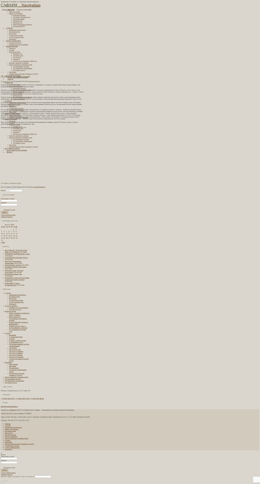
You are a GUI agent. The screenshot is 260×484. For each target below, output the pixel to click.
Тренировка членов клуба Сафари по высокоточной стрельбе (17, 279)
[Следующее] (3, 71)
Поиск (3, 190)
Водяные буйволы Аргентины (15, 267)
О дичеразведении (16, 337)
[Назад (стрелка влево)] (1, 482)
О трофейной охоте (16, 342)
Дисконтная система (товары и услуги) (16, 374)
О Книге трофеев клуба (17, 341)
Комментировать (34, 81)
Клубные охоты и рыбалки (18, 308)
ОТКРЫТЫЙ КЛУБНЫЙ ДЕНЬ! (16, 258)
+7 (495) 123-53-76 (23, 399)
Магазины (12, 366)
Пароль (4, 203)
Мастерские (13, 364)
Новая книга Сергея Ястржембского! (12, 284)
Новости (11, 10)
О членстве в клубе (16, 300)
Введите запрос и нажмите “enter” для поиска (17, 477)
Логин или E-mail (7, 199)
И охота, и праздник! (24, 10)
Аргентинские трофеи (13, 265)
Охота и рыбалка (11, 306)
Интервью (12, 335)
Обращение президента (17, 295)
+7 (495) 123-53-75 (8, 399)
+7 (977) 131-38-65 (37, 399)
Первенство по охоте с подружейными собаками (18, 327)
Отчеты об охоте (7, 81)
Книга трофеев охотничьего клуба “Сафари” (19, 314)
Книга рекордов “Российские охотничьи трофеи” (18, 318)
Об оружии (13, 348)
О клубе (8, 293)
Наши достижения (11, 429)
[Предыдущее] (1, 71)
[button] (28, 5)
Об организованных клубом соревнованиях (19, 345)
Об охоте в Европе (16, 355)
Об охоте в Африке (16, 353)
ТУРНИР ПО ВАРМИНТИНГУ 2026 (17, 254)
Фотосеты (13, 299)
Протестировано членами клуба (16, 377)
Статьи (7, 333)
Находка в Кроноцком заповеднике (13, 262)
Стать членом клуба (8, 215)
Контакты (12, 304)
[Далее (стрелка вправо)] (3, 482)
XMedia (12, 410)
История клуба (14, 297)
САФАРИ (9, 5)
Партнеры (8, 362)
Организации (14, 368)
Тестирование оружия (13, 379)
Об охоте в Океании (16, 357)
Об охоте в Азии (15, 350)
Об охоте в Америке (16, 352)
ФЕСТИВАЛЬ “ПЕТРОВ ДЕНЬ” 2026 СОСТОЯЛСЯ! (16, 251)
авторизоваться (39, 187)
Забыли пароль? (7, 217)
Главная (8, 424)
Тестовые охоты (11, 383)
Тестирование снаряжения (14, 381)
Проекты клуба (10, 311)
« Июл (3, 242)
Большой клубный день (13, 274)
